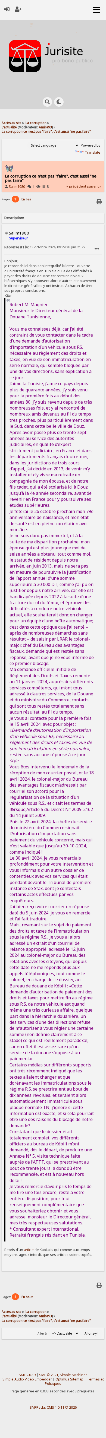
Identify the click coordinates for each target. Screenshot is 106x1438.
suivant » (94, 186)
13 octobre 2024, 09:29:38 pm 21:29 (44, 247)
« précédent (76, 186)
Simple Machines (74, 1375)
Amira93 (45, 127)
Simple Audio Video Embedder (27, 1379)
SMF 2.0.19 (27, 1375)
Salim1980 (17, 186)
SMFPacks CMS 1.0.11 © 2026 (53, 1407)
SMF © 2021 (48, 1375)
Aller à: (43, 1333)
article (29, 1249)
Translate (92, 152)
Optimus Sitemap (69, 1379)
